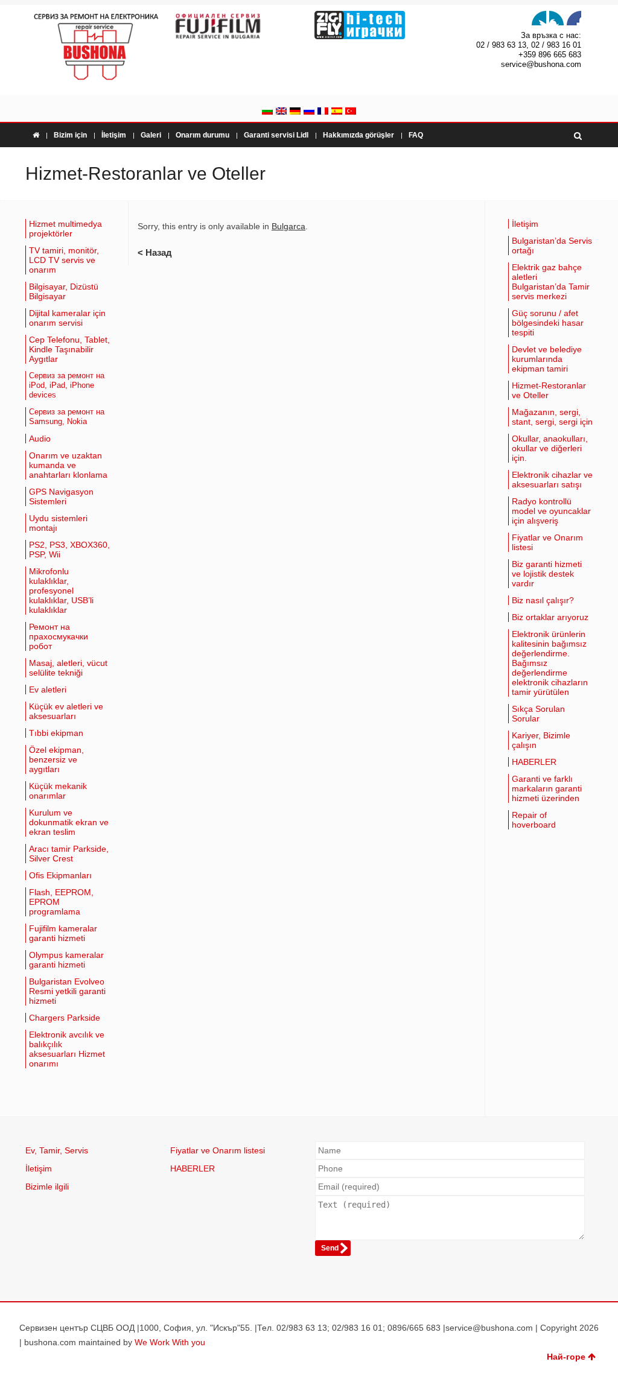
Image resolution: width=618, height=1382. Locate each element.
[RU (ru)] (309, 112)
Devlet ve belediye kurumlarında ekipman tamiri (547, 358)
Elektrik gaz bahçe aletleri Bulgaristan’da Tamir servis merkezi (551, 281)
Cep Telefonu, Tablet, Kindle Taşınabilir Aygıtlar (69, 349)
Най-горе (566, 1356)
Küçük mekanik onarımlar (58, 790)
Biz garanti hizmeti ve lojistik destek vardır (547, 573)
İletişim (113, 135)
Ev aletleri (47, 689)
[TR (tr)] (350, 112)
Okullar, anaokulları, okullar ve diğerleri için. (550, 448)
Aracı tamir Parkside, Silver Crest (69, 853)
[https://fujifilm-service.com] (238, 26)
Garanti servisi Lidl (276, 135)
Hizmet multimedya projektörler (65, 228)
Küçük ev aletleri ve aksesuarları (66, 711)
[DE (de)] (295, 112)
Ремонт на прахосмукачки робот (58, 636)
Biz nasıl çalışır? (543, 600)
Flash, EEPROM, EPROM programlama (61, 901)
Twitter (539, 18)
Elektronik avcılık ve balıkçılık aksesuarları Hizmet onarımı (67, 1049)
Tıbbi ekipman (56, 733)
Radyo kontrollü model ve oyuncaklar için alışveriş (551, 510)
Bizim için (70, 135)
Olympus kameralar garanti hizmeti (66, 959)
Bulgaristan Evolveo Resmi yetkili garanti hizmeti (67, 991)
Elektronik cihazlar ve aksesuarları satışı (552, 479)
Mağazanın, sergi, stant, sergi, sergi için (552, 416)
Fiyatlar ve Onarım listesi (547, 542)
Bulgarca (288, 226)
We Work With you (170, 1342)
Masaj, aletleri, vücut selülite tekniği (68, 667)
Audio (40, 438)
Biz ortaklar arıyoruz (550, 617)
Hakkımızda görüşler (358, 135)
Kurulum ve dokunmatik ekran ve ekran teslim (69, 822)
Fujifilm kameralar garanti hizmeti (63, 933)
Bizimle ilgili (47, 1186)
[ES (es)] (336, 112)
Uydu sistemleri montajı (58, 523)
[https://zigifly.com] (379, 25)
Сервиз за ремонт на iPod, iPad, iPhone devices (66, 385)
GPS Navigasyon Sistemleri (61, 496)
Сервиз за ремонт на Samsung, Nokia (66, 417)
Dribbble (574, 18)
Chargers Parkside (64, 1017)
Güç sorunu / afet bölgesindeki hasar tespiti (548, 322)
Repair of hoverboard (534, 819)
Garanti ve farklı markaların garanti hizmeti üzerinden (547, 788)
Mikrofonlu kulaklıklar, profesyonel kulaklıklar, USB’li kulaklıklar (61, 590)
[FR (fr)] (322, 112)
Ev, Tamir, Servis (56, 1150)
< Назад (155, 252)
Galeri (151, 135)
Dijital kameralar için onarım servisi (67, 318)
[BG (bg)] (267, 112)
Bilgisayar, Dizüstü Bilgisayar (63, 291)
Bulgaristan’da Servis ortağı (552, 245)
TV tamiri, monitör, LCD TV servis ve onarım (64, 260)
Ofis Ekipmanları (60, 875)
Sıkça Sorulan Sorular (538, 713)
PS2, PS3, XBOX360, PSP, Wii (69, 549)
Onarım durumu (202, 135)
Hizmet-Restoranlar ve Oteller (549, 390)
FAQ (416, 135)
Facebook (556, 18)
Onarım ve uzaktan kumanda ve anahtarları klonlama (68, 465)
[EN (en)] (281, 112)
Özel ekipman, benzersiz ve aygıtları (56, 759)
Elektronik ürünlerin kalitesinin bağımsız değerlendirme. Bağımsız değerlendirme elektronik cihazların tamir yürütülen (550, 663)
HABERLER (534, 762)
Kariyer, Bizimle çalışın (541, 740)
